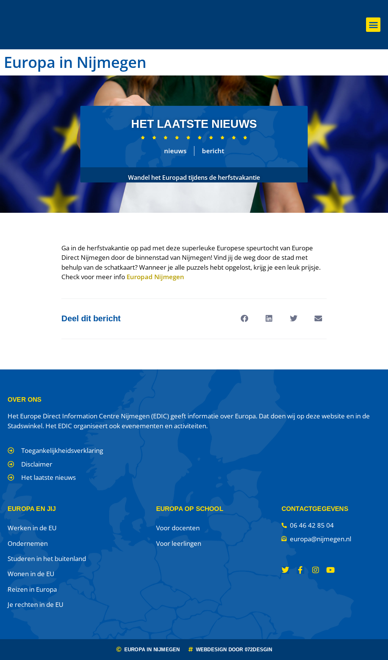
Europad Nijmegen (155, 276)
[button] (373, 24)
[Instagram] (315, 570)
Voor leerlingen (178, 543)
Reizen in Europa (32, 589)
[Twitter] (285, 570)
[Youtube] (331, 570)
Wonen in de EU (31, 573)
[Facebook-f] (300, 570)
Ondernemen (28, 543)
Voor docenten (178, 527)
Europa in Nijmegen (75, 62)
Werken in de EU (32, 527)
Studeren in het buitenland (47, 558)
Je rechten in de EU (35, 604)
